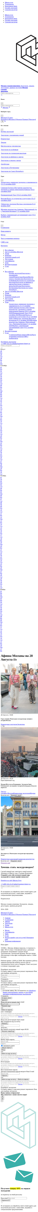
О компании (5, 227)
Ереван (26, 119)
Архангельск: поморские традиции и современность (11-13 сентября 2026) (22, 305)
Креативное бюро (11, 6)
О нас (7, 266)
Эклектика (21, 724)
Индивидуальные (11, 264)
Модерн (32, 793)
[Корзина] (5, 121)
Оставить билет (6, 998)
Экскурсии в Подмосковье (10, 168)
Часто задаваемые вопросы (10, 238)
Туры (7, 263)
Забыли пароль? (7, 1047)
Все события (9, 250)
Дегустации (9, 259)
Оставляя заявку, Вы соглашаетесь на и (19, 992)
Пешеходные (5, 139)
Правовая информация (13, 941)
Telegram (20, 1016)
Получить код (6, 1006)
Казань (13, 119)
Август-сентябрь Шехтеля (14, 252)
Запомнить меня (8, 1046)
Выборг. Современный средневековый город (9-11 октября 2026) (21, 327)
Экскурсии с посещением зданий (12, 135)
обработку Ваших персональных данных (19, 991)
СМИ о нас (5, 242)
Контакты (4, 245)
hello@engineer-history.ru (21, 343)
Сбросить (4, 1075)
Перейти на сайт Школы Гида (11, 880)
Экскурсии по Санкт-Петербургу (12, 171)
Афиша (7, 921)
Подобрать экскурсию (8, 342)
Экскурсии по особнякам (9, 149)
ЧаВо (7, 934)
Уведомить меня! (16, 795)
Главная (7, 918)
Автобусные (5, 164)
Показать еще (5, 863)
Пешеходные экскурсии (9, 724)
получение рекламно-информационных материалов (18, 993)
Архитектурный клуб (12, 257)
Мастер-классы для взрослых (11, 146)
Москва (4, 117)
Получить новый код (8, 1031)
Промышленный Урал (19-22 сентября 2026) (16, 195)
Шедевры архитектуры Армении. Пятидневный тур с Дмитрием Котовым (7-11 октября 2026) (19, 210)
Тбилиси (19, 119)
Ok (2, 1096)
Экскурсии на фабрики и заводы (12, 157)
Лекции (3, 142)
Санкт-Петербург (7, 118)
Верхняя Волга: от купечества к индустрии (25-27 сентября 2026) (23, 316)
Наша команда (6, 231)
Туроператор (9, 4)
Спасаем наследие (11, 10)
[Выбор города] (9, 107)
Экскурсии (8, 923)
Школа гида (9, 2)
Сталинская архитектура (25, 859)
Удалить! (4, 1000)
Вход (3, 1050)
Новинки (8, 255)
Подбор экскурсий (7, 131)
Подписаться (6, 1200)
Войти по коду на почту (9, 1053)
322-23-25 (7, 343)
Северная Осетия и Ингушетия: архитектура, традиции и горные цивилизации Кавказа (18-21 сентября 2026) (18, 189)
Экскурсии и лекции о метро (11, 160)
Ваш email (4, 1198)
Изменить (4, 1023)
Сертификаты (9, 261)
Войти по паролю (7, 1010)
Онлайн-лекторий (11, 8)
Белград (32, 119)
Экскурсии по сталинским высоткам (13, 153)
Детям (7, 254)
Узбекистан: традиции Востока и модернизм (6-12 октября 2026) (22, 319)
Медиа (3, 235)
